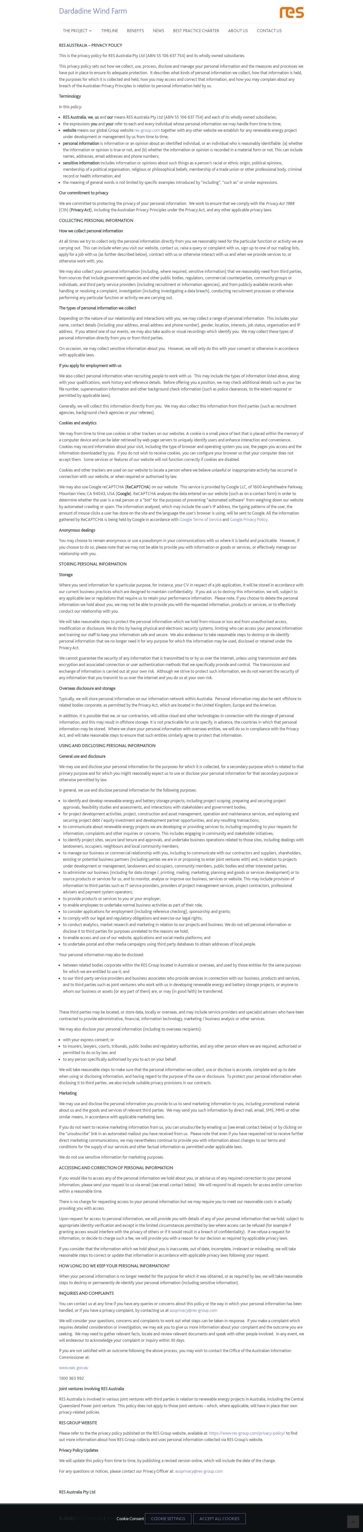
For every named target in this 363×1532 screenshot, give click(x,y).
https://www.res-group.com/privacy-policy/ (247, 1433)
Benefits (135, 30)
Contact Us (269, 30)
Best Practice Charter (196, 30)
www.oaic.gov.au (73, 1367)
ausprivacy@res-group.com (193, 1310)
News (158, 30)
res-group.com (147, 130)
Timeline (109, 30)
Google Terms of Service (201, 519)
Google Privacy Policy (248, 519)
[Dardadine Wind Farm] (292, 13)
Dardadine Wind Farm (93, 11)
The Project (75, 30)
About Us (238, 30)
